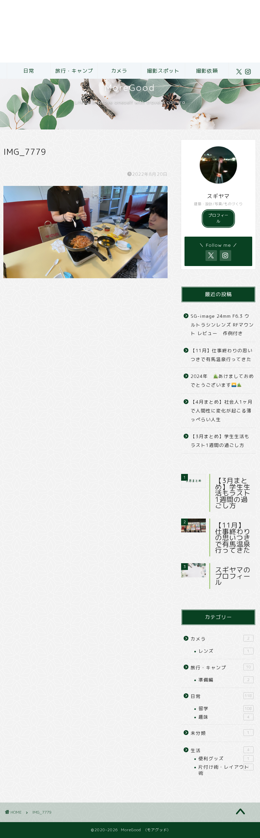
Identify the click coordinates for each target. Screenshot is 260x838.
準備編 (224, 679)
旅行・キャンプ (74, 71)
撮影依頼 (207, 71)
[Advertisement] (130, 31)
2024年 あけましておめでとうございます (222, 380)
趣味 (224, 717)
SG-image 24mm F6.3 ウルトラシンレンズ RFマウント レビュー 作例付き (222, 324)
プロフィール (218, 218)
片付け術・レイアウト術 (224, 770)
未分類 (220, 733)
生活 (220, 750)
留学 (225, 708)
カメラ (119, 71)
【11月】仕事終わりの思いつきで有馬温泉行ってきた (222, 354)
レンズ (224, 651)
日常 (28, 71)
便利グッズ (224, 758)
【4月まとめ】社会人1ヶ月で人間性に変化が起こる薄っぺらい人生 (222, 410)
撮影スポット (163, 71)
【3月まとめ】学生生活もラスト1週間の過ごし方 (220, 440)
